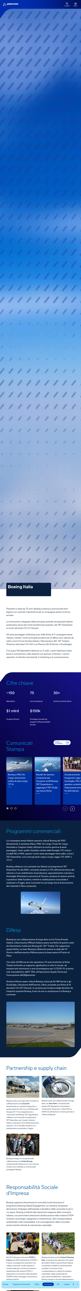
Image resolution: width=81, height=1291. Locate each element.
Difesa (37, 1284)
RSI (58, 1284)
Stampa (5, 1284)
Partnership (48, 1284)
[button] (7, 808)
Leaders (67, 1284)
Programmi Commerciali (21, 1284)
